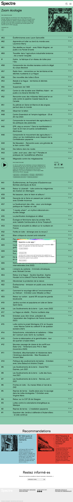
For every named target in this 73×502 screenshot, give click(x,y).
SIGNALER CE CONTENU (59, 167)
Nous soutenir (22, 260)
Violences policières (32, 177)
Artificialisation (24, 174)
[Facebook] (58, 164)
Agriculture (16, 174)
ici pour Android (23, 248)
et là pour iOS (22, 253)
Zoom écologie (8, 15)
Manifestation (39, 174)
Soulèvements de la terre (20, 177)
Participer (32, 490)
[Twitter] (61, 164)
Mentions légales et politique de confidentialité (63, 490)
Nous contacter (24, 490)
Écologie (32, 174)
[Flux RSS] (2, 30)
